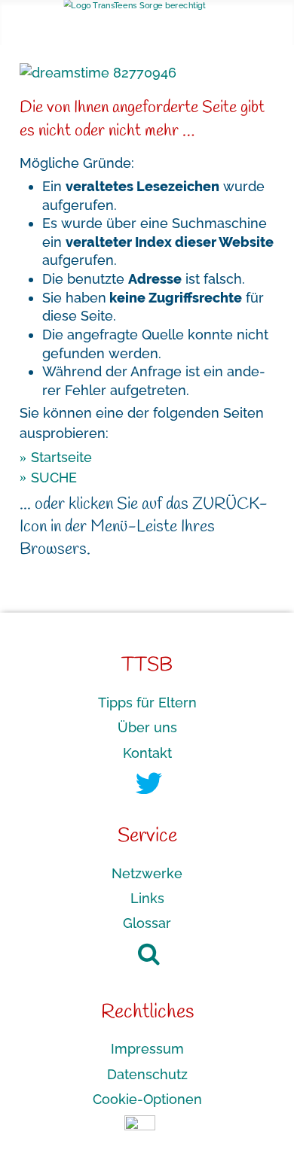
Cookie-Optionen (147, 1099)
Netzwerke (147, 873)
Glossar (147, 923)
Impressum (147, 1049)
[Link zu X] (149, 788)
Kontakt (147, 753)
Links (147, 898)
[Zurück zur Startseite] (147, 8)
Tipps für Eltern (147, 702)
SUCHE (54, 477)
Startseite (61, 457)
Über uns (147, 727)
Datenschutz (147, 1073)
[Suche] (141, 954)
